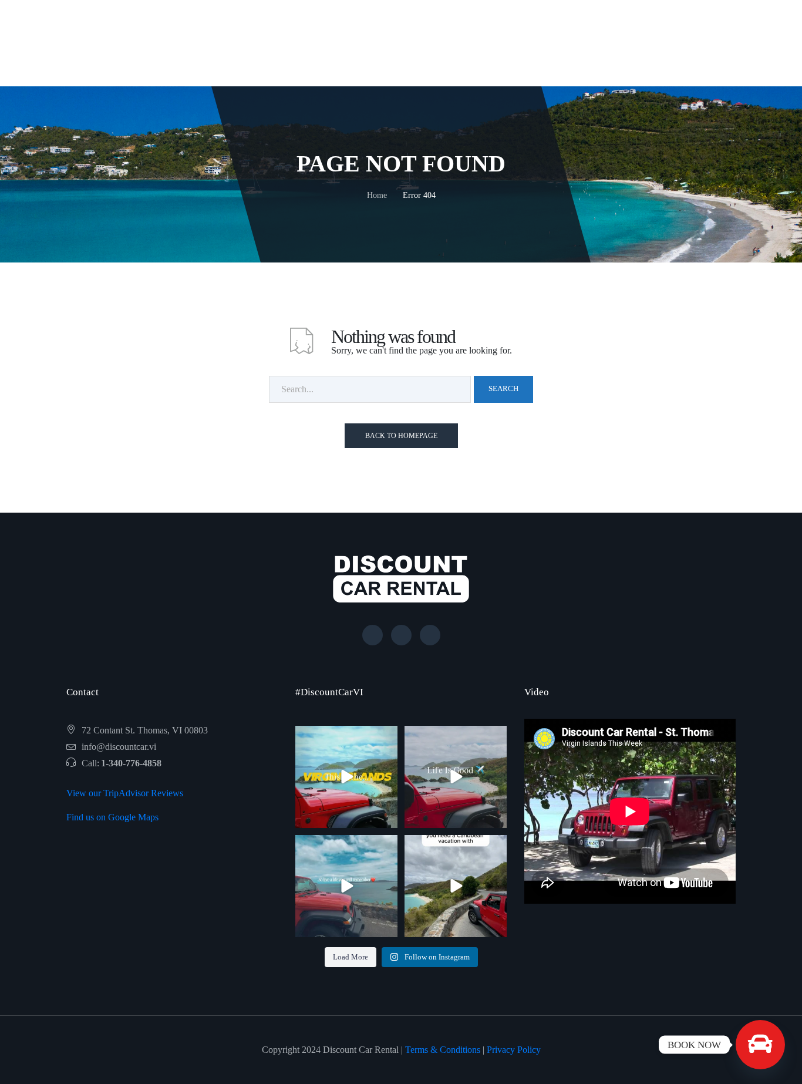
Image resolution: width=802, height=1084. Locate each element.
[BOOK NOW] (760, 1044)
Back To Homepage (401, 436)
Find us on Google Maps (112, 817)
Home (377, 195)
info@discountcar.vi (119, 747)
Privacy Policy (514, 1050)
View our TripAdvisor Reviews (124, 793)
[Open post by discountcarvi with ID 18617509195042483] (456, 777)
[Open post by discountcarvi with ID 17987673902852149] (456, 886)
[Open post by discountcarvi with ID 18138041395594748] (346, 886)
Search (503, 388)
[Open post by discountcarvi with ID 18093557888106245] (346, 777)
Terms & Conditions (442, 1050)
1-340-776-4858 (131, 763)
